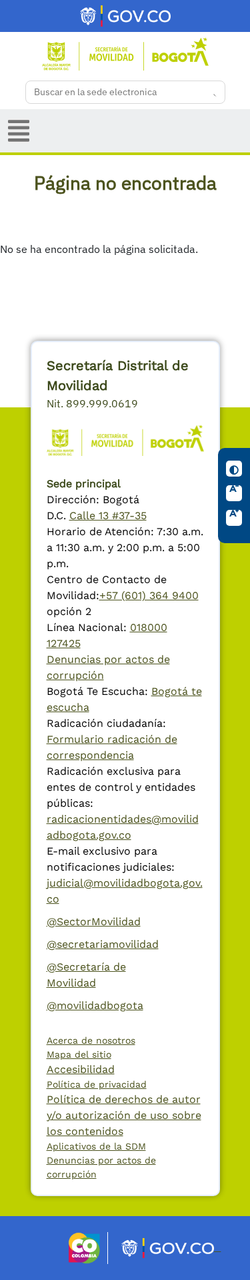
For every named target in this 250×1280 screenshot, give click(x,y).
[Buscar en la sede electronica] (211, 93)
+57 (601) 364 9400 (149, 595)
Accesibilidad (81, 1069)
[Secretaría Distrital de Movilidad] (125, 53)
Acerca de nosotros (91, 1040)
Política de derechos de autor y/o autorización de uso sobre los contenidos (124, 1115)
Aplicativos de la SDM (96, 1146)
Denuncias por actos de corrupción (101, 1167)
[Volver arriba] (227, 1257)
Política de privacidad (97, 1084)
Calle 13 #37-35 (108, 515)
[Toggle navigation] (18, 130)
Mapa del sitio (79, 1054)
